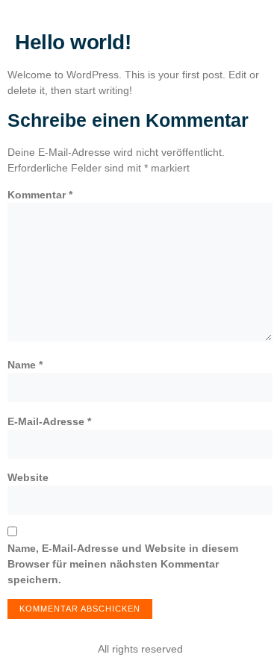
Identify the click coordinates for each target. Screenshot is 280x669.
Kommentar (39, 195)
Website (28, 477)
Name (25, 365)
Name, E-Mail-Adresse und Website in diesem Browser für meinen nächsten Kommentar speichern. (122, 563)
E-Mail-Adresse (49, 421)
